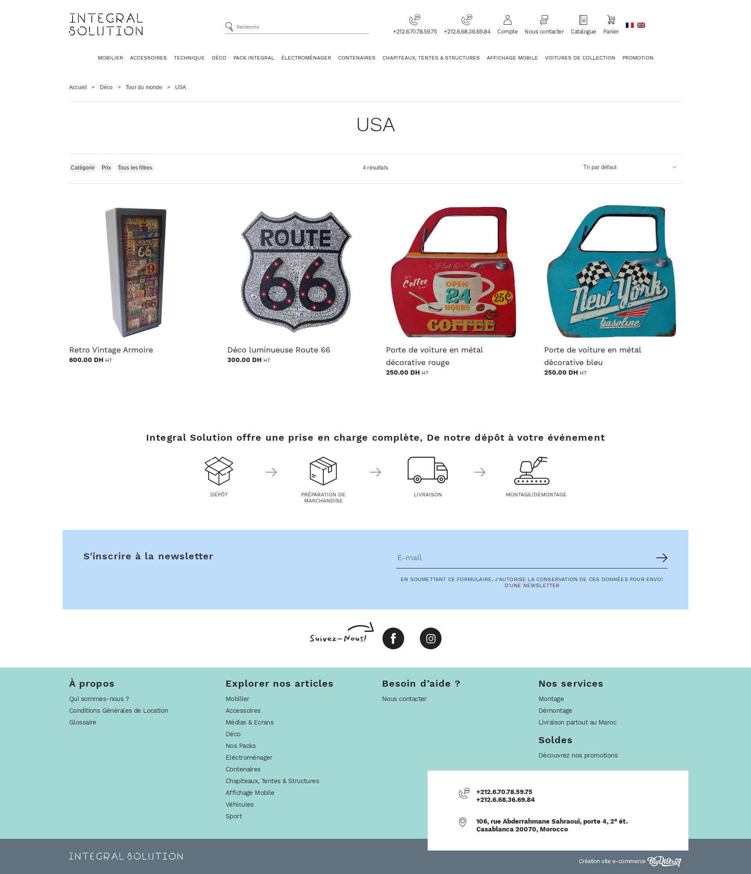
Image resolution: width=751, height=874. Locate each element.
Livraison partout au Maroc (577, 722)
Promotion (638, 58)
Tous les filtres (135, 168)
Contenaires (357, 58)
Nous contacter (544, 31)
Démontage (555, 710)
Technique (189, 58)
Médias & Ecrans (249, 722)
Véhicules (240, 804)
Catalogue (583, 31)
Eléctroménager (249, 757)
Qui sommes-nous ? (99, 699)
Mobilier (110, 58)
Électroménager (306, 58)
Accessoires (148, 58)
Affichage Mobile (512, 58)
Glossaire (82, 722)
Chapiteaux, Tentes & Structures (431, 58)
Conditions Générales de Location (118, 710)
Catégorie (83, 168)
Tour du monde (144, 87)
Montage (551, 699)
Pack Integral (253, 58)
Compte (507, 31)
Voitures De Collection (580, 58)
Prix (106, 168)
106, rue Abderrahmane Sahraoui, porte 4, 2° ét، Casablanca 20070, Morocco (552, 825)
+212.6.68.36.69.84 (467, 31)
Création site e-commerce (613, 861)
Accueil (78, 87)
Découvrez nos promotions (578, 755)
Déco (219, 58)
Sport (234, 816)
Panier (611, 31)
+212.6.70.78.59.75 (415, 31)
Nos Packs (241, 746)
